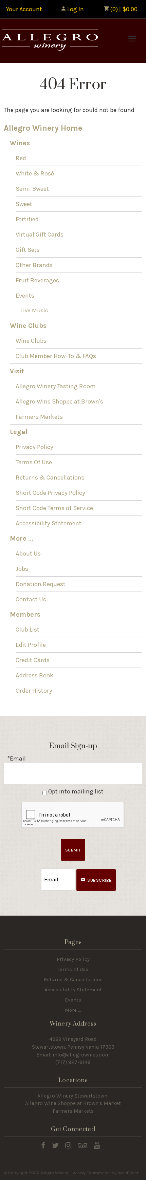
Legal (19, 432)
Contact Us (31, 599)
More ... (21, 538)
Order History (34, 690)
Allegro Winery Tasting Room (56, 386)
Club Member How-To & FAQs (56, 356)
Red (21, 158)
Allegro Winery (49, 40)
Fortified (27, 219)
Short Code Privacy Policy (50, 493)
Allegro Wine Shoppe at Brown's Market (73, 1103)
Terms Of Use (34, 462)
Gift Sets (28, 250)
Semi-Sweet (32, 188)
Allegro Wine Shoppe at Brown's (59, 401)
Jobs (22, 569)
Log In (75, 9)
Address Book (34, 675)
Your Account (24, 9)
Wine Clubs (28, 326)
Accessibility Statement (48, 523)
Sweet (24, 204)
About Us (28, 553)
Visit (17, 371)
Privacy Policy (34, 447)
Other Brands (34, 265)
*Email (16, 758)
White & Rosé (35, 173)
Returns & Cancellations (50, 477)
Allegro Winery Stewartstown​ (72, 1096)
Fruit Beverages (37, 280)
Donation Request (41, 584)
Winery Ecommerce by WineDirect (106, 1172)
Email (35, 872)
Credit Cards (33, 660)
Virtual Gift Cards (39, 234)
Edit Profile (31, 645)
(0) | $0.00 (123, 9)
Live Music (34, 310)
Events (25, 295)
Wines (20, 143)
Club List (27, 629)
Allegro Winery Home (43, 128)
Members (25, 614)
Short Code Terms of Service (54, 508)
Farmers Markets (39, 416)
